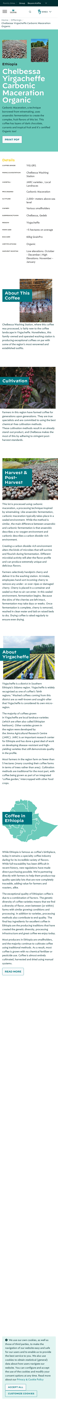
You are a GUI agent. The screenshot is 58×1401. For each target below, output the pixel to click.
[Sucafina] (13, 12)
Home (4, 20)
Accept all (15, 1387)
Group (22, 3)
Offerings (16, 20)
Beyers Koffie (34, 3)
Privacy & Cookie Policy (30, 1379)
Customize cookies (21, 1393)
